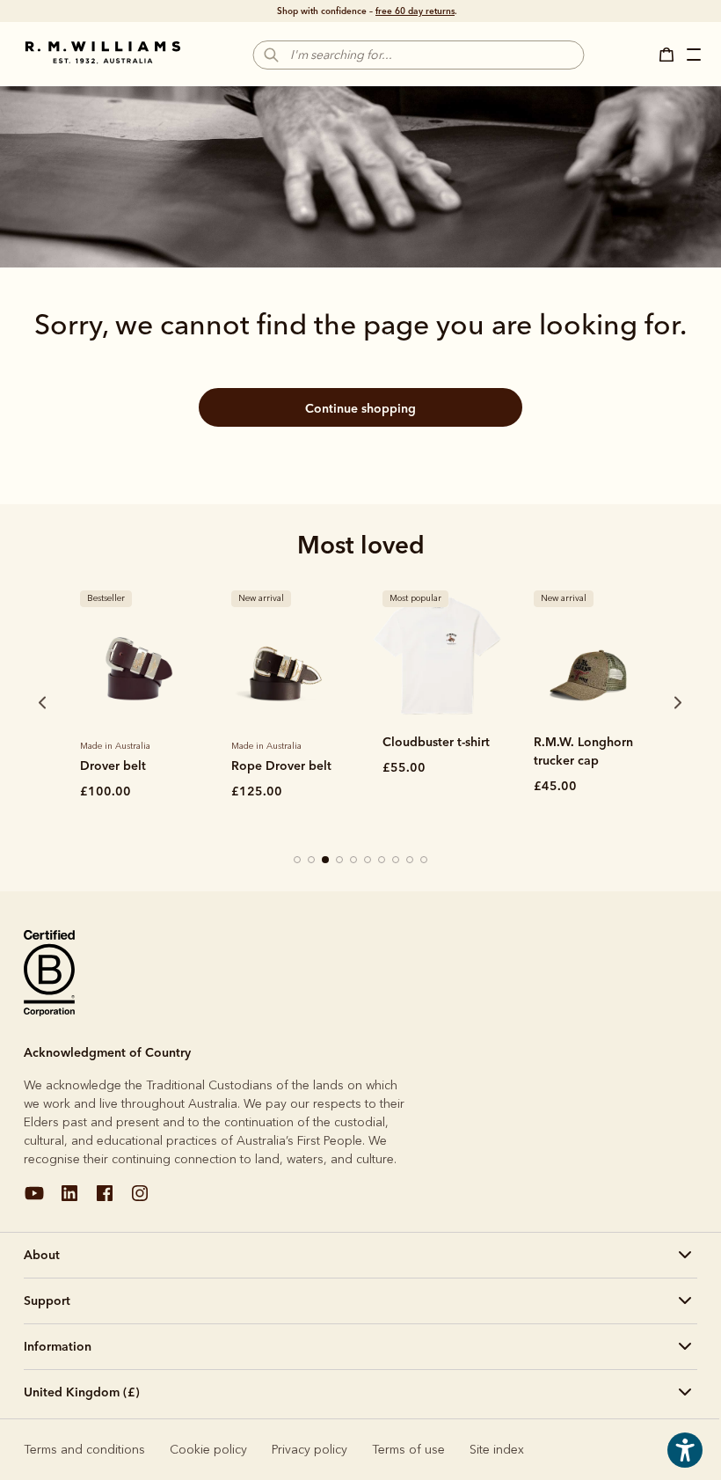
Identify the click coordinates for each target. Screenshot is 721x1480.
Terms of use (408, 1449)
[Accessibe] (685, 1462)
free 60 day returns (415, 11)
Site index (497, 1449)
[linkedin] (69, 1199)
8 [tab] (396, 860)
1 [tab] (298, 860)
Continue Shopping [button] (360, 408)
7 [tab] (382, 860)
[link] (134, 654)
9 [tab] (410, 860)
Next (644, 702)
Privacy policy (309, 1449)
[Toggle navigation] (695, 57)
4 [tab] (340, 860)
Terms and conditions (84, 1449)
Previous (18, 702)
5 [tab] (354, 860)
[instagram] (139, 1199)
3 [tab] (326, 860)
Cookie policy (208, 1449)
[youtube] (34, 1199)
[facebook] (104, 1199)
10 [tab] (424, 860)
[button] (672, 54)
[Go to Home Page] (103, 52)
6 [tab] (368, 860)
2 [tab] (312, 860)
